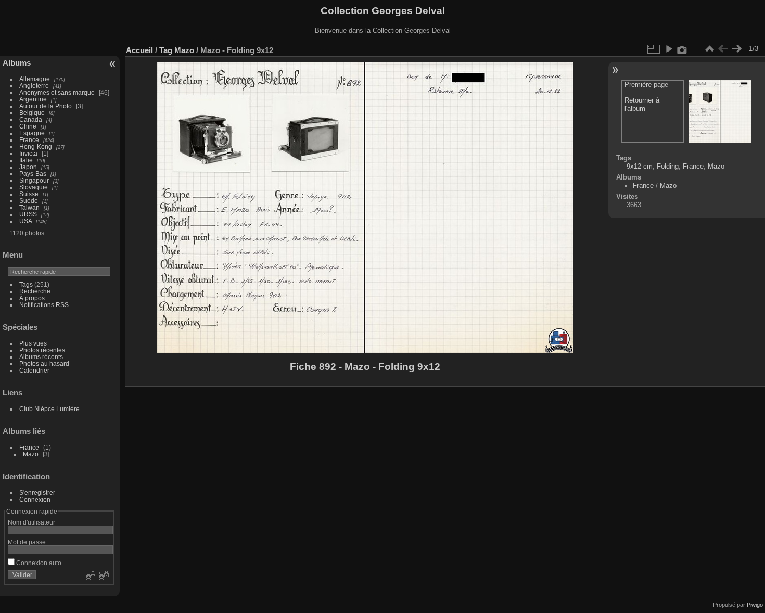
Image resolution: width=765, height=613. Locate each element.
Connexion (34, 499)
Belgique (32, 112)
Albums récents (41, 356)
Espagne (32, 133)
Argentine (33, 99)
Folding (668, 166)
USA (25, 221)
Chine (27, 126)
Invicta (28, 153)
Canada (30, 119)
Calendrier (34, 370)
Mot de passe (27, 542)
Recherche (34, 291)
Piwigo (755, 605)
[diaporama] (668, 49)
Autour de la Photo (45, 106)
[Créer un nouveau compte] (89, 577)
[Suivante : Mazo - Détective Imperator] (736, 49)
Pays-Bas (32, 173)
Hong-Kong (35, 146)
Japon (28, 166)
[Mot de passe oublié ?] (103, 577)
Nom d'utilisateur (31, 522)
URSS (28, 214)
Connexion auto (38, 562)
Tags (26, 284)
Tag (165, 50)
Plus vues (33, 343)
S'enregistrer (37, 492)
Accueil (139, 50)
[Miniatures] (709, 49)
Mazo (31, 454)
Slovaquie (33, 187)
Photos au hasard (44, 363)
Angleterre (34, 85)
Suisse (29, 193)
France (29, 139)
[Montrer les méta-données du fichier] (682, 49)
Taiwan (29, 207)
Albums (17, 62)
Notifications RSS (44, 304)
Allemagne (34, 78)
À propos (32, 298)
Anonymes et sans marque (57, 92)
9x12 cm (640, 166)
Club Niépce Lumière (49, 408)
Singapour (34, 180)
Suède (28, 200)
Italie (26, 160)
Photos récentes (42, 350)
